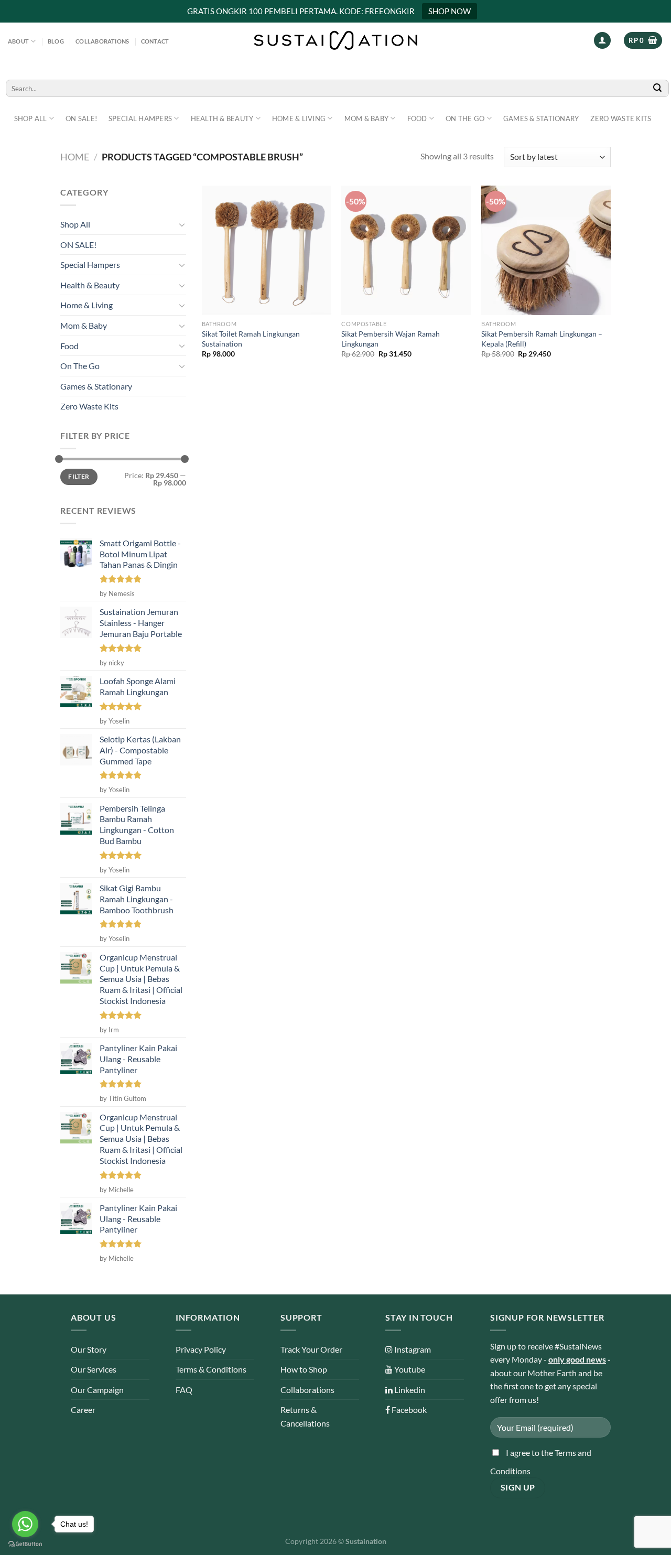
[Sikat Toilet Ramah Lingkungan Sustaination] (266, 250)
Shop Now (449, 11)
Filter (78, 476)
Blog (56, 41)
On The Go (465, 118)
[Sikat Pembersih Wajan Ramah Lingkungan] (406, 250)
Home (74, 157)
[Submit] (658, 88)
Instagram (412, 1349)
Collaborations (102, 41)
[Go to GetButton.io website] (25, 1544)
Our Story (88, 1349)
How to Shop (303, 1369)
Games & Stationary (541, 118)
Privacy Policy (201, 1349)
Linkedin (409, 1390)
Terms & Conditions (211, 1369)
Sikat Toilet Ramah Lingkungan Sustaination (251, 338)
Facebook (408, 1409)
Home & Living (299, 118)
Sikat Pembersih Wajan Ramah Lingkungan (390, 338)
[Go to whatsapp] (25, 1524)
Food (417, 118)
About (18, 41)
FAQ (184, 1390)
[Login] (602, 40)
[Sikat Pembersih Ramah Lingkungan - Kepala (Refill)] (546, 250)
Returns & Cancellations (305, 1416)
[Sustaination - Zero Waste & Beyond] (335, 40)
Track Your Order (311, 1349)
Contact (155, 41)
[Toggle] (182, 224)
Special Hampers (140, 118)
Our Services (93, 1369)
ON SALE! (81, 118)
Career (83, 1409)
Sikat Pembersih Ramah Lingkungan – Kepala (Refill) (541, 338)
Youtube (409, 1369)
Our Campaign (97, 1390)
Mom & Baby (366, 118)
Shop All (30, 118)
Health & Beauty (222, 118)
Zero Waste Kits (620, 118)
